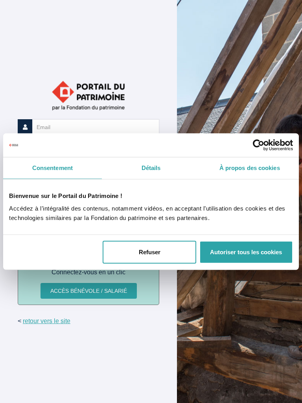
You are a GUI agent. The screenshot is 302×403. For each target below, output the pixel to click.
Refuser (149, 251)
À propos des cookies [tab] (249, 168)
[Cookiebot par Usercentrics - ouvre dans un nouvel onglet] (258, 145)
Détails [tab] (151, 168)
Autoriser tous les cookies (246, 251)
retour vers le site (46, 321)
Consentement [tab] (52, 168)
